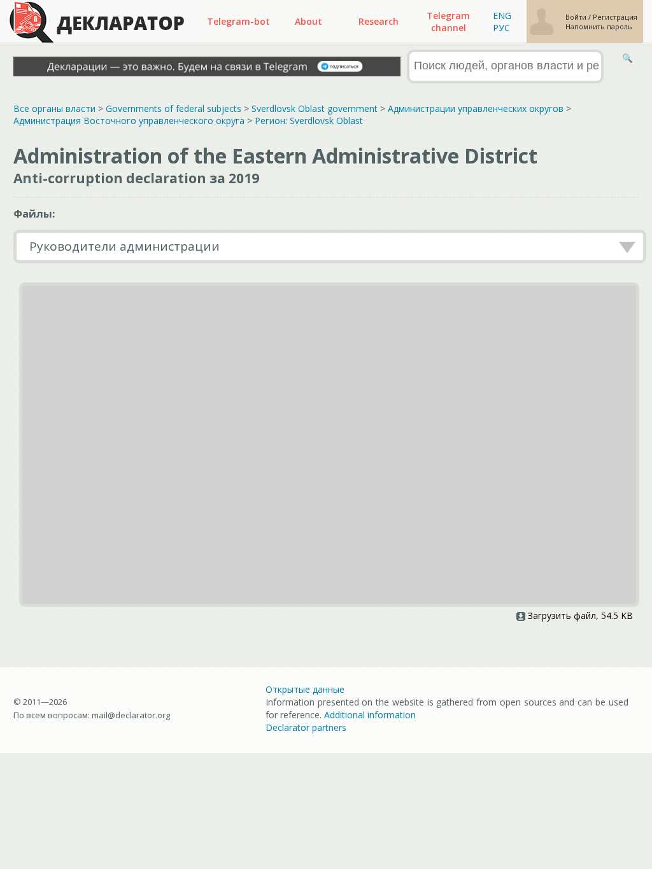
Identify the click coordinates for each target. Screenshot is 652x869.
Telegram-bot (238, 21)
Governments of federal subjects (173, 108)
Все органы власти (54, 108)
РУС (501, 28)
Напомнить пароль (598, 26)
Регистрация (615, 17)
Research (378, 21)
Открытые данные (305, 689)
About (308, 21)
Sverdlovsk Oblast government (315, 108)
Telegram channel (448, 22)
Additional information (370, 715)
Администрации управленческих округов (475, 108)
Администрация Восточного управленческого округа (128, 121)
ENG (502, 16)
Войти (576, 17)
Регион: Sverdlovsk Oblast (309, 121)
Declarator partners (306, 727)
